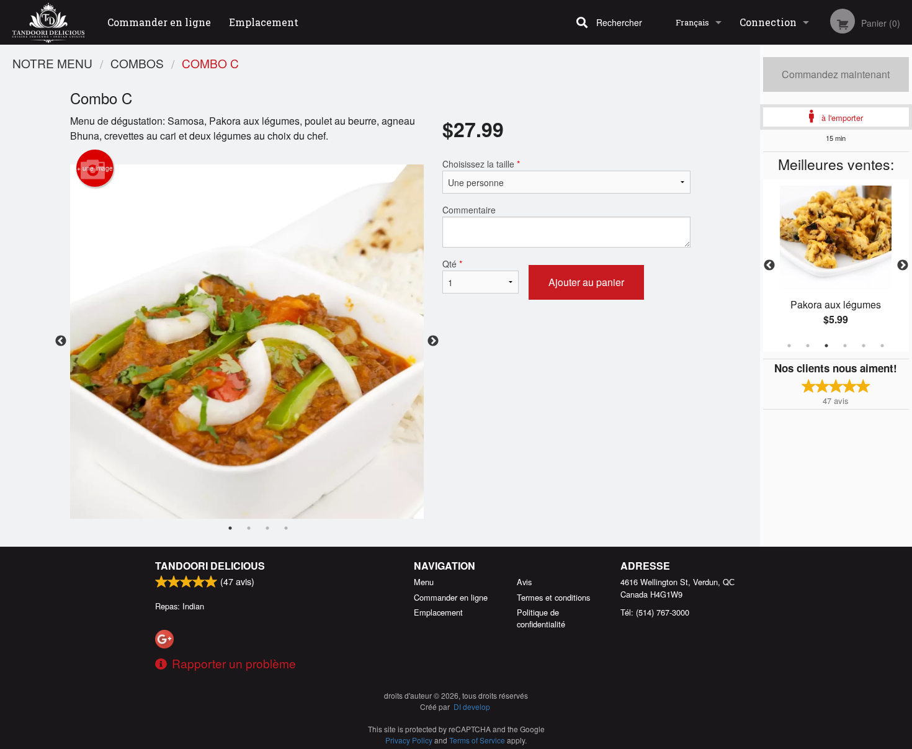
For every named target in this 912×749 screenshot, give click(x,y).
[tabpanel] (836, 265)
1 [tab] (789, 345)
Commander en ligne (159, 22)
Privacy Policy (408, 740)
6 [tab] (882, 345)
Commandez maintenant (836, 74)
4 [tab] (845, 345)
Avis (524, 582)
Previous (769, 265)
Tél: (654, 612)
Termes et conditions (553, 597)
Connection (768, 22)
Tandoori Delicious (210, 565)
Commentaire (469, 210)
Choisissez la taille (481, 164)
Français (692, 22)
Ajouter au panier (586, 282)
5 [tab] (863, 345)
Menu (424, 582)
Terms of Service (477, 740)
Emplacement (263, 22)
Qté (452, 264)
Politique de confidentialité (541, 618)
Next (902, 265)
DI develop (472, 706)
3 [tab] (826, 345)
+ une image (95, 168)
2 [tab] (808, 345)
